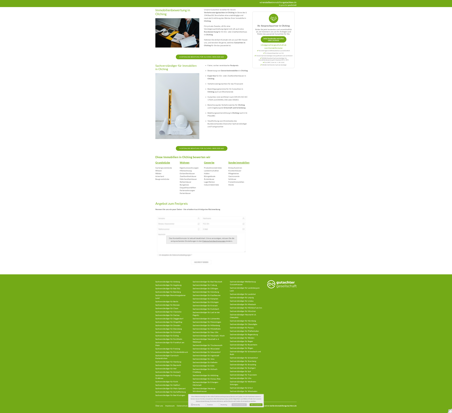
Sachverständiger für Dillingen (205, 288)
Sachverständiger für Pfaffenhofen (244, 331)
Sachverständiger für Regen (241, 341)
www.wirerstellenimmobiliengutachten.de (278, 406)
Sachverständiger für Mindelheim (207, 329)
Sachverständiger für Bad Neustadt (207, 281)
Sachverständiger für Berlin (166, 301)
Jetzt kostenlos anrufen (273, 39)
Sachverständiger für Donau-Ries (207, 379)
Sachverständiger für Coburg (205, 285)
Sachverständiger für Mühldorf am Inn (246, 308)
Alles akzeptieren (256, 404)
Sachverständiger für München (243, 311)
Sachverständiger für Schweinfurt (244, 358)
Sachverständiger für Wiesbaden (243, 391)
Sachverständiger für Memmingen (207, 322)
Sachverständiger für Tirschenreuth (207, 345)
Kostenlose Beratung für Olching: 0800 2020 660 (202, 57)
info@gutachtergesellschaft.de (273, 45)
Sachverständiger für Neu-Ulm (205, 332)
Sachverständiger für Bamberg (168, 292)
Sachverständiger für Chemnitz (168, 312)
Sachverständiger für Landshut (243, 294)
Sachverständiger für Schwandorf (207, 352)
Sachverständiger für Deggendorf (169, 318)
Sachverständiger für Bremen (167, 305)
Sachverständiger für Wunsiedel (206, 348)
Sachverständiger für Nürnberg (243, 321)
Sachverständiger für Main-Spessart (170, 388)
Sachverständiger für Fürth (166, 381)
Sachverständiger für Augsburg (168, 285)
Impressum (170, 406)
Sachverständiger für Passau (242, 327)
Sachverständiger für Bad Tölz (167, 288)
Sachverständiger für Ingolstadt (206, 355)
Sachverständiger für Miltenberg (206, 325)
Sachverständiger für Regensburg (244, 334)
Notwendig (196, 404)
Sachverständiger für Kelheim (205, 362)
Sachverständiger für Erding (167, 335)
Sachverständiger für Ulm (240, 378)
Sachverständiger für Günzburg (206, 292)
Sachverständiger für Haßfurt (167, 385)
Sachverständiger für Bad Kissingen (170, 395)
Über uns (159, 406)
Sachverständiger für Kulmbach (206, 309)
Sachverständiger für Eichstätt (168, 332)
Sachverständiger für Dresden (167, 325)
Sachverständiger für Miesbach (243, 304)
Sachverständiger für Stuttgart (243, 368)
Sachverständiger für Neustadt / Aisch (209, 335)
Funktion (210, 404)
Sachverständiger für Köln (204, 366)
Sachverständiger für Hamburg (168, 362)
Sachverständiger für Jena (203, 359)
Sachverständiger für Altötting (205, 375)
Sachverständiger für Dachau (167, 315)
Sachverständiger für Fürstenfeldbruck (171, 352)
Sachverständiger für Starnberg (243, 361)
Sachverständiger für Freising (167, 348)
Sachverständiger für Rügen (241, 348)
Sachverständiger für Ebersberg (168, 329)
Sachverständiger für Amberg (167, 281)
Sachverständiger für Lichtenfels (206, 318)
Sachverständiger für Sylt (240, 371)
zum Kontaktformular (273, 48)
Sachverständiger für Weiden (242, 338)
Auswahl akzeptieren (239, 404)
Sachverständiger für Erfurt (241, 388)
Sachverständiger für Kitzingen (206, 302)
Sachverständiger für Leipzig (242, 297)
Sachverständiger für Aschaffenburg (170, 392)
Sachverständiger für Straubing (243, 364)
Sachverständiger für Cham (166, 308)
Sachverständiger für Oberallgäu (243, 324)
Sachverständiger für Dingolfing (168, 322)
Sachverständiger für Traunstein (243, 375)
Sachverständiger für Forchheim (168, 339)
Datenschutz (182, 406)
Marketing (224, 404)
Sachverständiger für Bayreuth (168, 365)
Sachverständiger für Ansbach (168, 372)
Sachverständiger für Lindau (242, 301)
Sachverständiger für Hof (165, 368)
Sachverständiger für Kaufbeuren (207, 295)
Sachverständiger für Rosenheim (243, 345)
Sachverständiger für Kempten (205, 299)
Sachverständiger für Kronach (205, 305)
